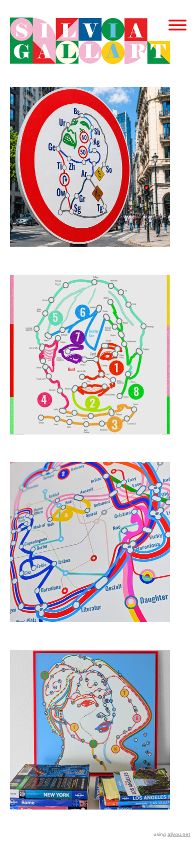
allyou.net (179, 834)
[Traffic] (90, 178)
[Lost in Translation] (90, 741)
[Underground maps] (90, 553)
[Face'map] (90, 366)
